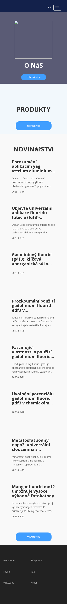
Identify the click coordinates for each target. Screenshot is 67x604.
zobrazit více (34, 77)
